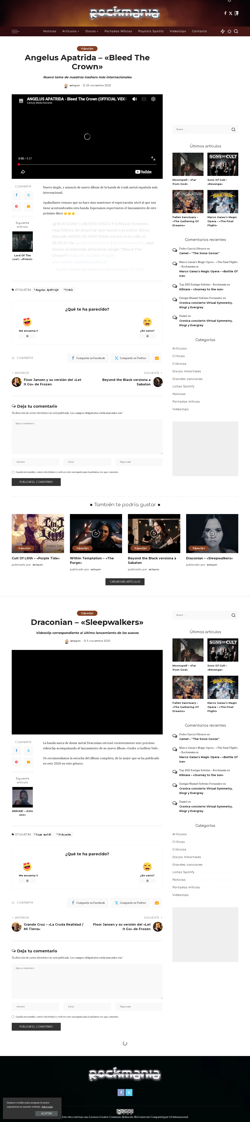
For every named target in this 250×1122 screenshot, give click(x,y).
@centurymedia (128, 243)
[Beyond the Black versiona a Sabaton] (154, 533)
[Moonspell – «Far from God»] (187, 164)
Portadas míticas (186, 401)
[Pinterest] (16, 206)
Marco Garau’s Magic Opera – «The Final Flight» (222, 221)
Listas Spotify (183, 386)
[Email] (28, 206)
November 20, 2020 (127, 269)
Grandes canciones (187, 379)
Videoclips (87, 48)
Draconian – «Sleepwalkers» (209, 558)
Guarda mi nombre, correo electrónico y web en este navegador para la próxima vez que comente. (67, 472)
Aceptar (46, 1113)
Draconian (64, 834)
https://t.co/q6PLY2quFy (92, 255)
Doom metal (43, 834)
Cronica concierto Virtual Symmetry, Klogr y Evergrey (206, 305)
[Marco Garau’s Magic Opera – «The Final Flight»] (222, 201)
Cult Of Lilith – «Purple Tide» (36, 558)
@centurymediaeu (92, 243)
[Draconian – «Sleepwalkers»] (212, 533)
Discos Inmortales (186, 371)
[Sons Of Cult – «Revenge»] (222, 164)
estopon (75, 85)
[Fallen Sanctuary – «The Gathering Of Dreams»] (187, 201)
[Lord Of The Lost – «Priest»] (22, 241)
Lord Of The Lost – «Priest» (22, 257)
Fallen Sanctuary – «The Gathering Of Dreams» (185, 221)
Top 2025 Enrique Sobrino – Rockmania (202, 284)
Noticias (179, 394)
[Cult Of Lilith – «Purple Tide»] (38, 533)
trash (69, 290)
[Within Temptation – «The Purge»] (96, 533)
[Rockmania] (125, 13)
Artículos (179, 348)
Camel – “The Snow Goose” (199, 253)
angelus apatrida (47, 290)
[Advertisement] (205, 449)
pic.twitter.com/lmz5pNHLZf (80, 262)
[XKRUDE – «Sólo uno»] (22, 797)
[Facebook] (225, 13)
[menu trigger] (17, 31)
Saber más (47, 1106)
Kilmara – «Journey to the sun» (201, 289)
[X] (231, 13)
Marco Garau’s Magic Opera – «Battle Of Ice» (208, 273)
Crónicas (179, 363)
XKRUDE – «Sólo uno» (22, 813)
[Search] (236, 31)
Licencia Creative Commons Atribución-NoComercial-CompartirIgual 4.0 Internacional (138, 1117)
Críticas (178, 356)
